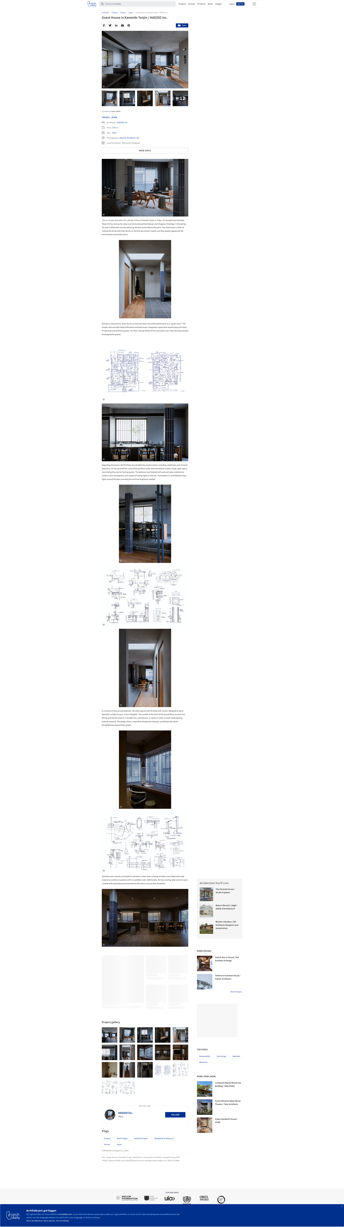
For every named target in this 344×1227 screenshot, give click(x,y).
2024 (114, 132)
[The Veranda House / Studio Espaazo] (206, 894)
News (210, 3)
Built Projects (122, 1138)
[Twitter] (110, 25)
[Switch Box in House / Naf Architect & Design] (204, 963)
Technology (221, 1056)
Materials (236, 1056)
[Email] (122, 25)
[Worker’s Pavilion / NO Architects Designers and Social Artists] (206, 927)
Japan (114, 117)
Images (218, 3)
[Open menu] (254, 4)
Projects (182, 3)
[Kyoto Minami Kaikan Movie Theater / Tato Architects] (204, 1107)
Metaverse (203, 1062)
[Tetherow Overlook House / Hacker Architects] (204, 981)
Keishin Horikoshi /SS (129, 137)
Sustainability (204, 1056)
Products (201, 3)
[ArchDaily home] (92, 4)
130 (113, 127)
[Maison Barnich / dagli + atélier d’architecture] (206, 910)
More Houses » (236, 992)
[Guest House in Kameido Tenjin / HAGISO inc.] (109, 1035)
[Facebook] (104, 25)
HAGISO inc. (122, 122)
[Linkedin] (116, 25)
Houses (106, 117)
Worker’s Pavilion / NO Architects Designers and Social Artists (227, 925)
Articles (191, 3)
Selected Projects (141, 1138)
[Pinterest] (129, 25)
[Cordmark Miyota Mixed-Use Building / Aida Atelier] (204, 1089)
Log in (232, 3)
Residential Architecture (164, 1138)
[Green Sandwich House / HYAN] (204, 1125)
